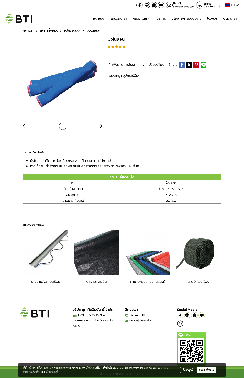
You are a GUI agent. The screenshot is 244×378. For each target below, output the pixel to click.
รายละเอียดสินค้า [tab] (34, 152)
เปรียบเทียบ (155, 64)
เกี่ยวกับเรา (119, 18)
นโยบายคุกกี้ (52, 371)
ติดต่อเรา (230, 18)
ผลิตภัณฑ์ (140, 18)
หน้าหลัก (99, 18)
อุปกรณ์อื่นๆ (131, 75)
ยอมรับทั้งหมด (206, 370)
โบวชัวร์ (212, 18)
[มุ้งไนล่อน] (62, 77)
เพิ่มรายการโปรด (123, 64)
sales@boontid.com (144, 320)
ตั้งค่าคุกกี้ (188, 370)
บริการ (161, 18)
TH (233, 5)
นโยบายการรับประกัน (186, 18)
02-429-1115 (138, 315)
